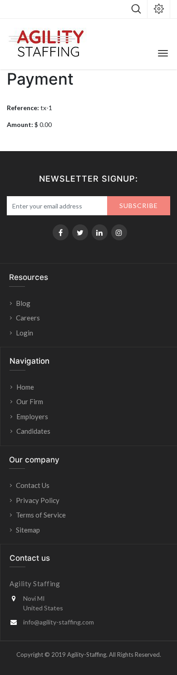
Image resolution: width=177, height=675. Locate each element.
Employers (32, 416)
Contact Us (32, 485)
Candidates (33, 431)
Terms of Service (41, 515)
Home (25, 387)
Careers (28, 318)
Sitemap (28, 530)
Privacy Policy (37, 500)
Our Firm (29, 401)
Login (25, 333)
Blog (23, 303)
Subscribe (138, 205)
